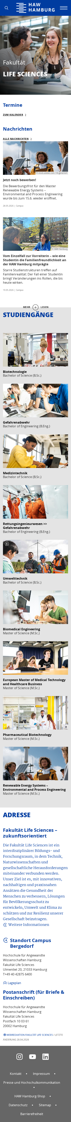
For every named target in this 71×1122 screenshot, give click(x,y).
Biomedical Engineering (21, 629)
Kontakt (15, 1073)
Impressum (41, 1073)
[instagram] (19, 1056)
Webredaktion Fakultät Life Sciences (30, 1034)
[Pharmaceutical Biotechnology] (35, 713)
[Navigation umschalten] (63, 8)
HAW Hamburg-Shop (29, 1096)
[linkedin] (45, 1056)
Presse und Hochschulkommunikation (31, 1082)
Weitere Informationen (28, 925)
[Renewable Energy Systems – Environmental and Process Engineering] (35, 763)
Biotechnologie (15, 372)
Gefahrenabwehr (16, 422)
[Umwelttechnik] (35, 556)
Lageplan (14, 983)
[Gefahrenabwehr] (35, 400)
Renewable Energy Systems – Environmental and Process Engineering (34, 787)
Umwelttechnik (15, 578)
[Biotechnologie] (35, 350)
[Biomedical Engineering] (35, 607)
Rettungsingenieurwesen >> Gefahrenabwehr (25, 526)
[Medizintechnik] (35, 451)
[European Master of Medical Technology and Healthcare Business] (35, 658)
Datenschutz (18, 1105)
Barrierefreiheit (31, 1114)
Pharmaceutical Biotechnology (27, 735)
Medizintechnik (15, 473)
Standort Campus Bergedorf (30, 943)
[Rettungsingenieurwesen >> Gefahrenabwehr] (35, 502)
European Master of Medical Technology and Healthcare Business (34, 682)
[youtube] (32, 1056)
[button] (8, 8)
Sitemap (45, 1105)
